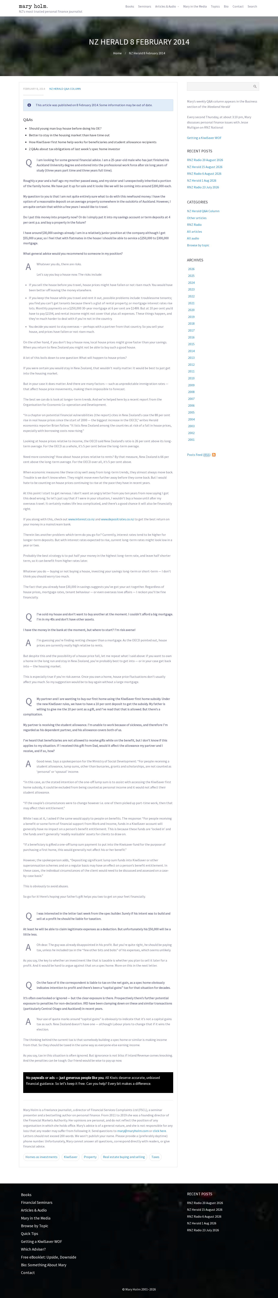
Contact (238, 6)
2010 (191, 378)
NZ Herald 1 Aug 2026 (201, 180)
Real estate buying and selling (124, 1157)
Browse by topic (198, 245)
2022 (191, 296)
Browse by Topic (34, 1225)
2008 (191, 392)
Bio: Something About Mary (43, 1264)
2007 (191, 399)
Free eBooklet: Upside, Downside (48, 1257)
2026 (191, 269)
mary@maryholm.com (133, 1131)
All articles (194, 231)
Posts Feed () (198, 455)
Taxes (155, 1157)
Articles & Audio (165, 6)
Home (117, 53)
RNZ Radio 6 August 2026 (204, 173)
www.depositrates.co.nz (117, 519)
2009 (191, 385)
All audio (193, 238)
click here (159, 1131)
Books (129, 6)
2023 (191, 289)
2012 (191, 364)
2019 (191, 317)
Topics (215, 6)
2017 (191, 330)
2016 (191, 337)
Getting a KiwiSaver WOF (204, 138)
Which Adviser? (33, 1249)
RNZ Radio (194, 225)
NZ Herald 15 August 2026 (204, 167)
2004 (191, 419)
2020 (191, 310)
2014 (191, 351)
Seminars (144, 6)
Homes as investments (41, 1157)
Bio (226, 6)
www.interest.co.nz (81, 519)
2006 (191, 405)
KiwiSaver (70, 1157)
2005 (191, 412)
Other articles (197, 218)
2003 (191, 426)
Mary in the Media (195, 6)
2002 (191, 433)
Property (90, 1157)
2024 (191, 283)
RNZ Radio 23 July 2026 (203, 187)
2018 (191, 323)
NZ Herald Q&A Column (65, 89)
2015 (191, 344)
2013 (191, 358)
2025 (191, 276)
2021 (191, 303)
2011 (191, 371)
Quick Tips (29, 1233)
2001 (191, 440)
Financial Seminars (36, 1202)
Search (252, 6)
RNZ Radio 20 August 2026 (205, 160)
